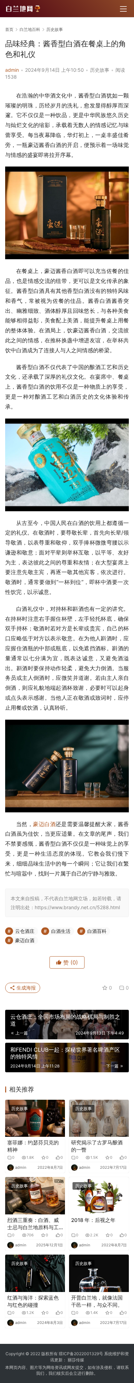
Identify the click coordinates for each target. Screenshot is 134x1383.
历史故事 (99, 70)
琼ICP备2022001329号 (81, 1353)
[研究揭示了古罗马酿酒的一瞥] (99, 1118)
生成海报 (25, 988)
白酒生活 (60, 931)
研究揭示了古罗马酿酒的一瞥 (97, 1146)
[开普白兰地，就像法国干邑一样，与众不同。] (99, 1273)
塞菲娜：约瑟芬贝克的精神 (33, 1146)
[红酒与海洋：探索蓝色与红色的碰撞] (35, 1273)
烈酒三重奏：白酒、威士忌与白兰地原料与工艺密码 (33, 1224)
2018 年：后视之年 (93, 1220)
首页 (9, 29)
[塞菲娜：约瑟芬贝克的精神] (35, 1118)
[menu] (123, 9)
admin (12, 70)
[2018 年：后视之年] (99, 1195)
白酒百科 (97, 931)
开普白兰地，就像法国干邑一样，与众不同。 (97, 1301)
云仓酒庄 (24, 931)
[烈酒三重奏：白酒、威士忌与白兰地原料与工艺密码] (35, 1195)
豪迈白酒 (44, 824)
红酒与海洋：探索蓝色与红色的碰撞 (33, 1301)
